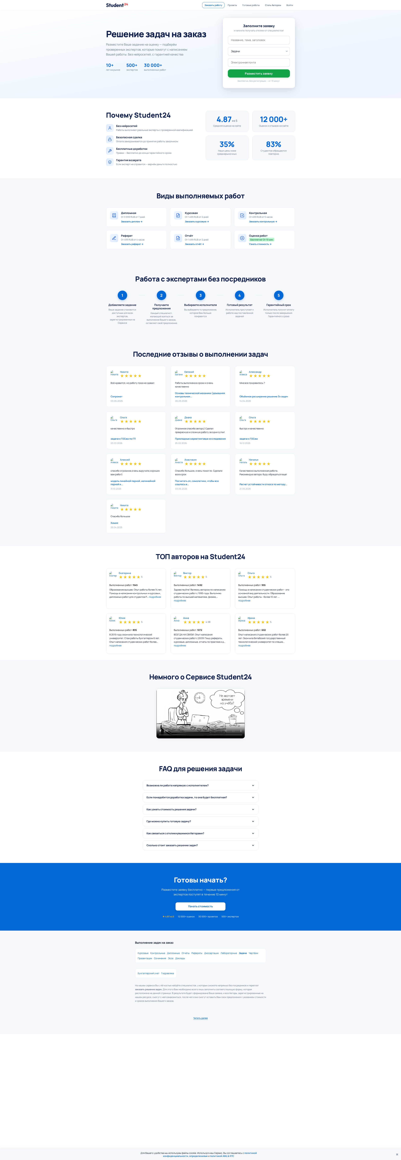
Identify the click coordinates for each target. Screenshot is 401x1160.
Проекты (232, 5)
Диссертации (211, 953)
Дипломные (173, 953)
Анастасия (190, 459)
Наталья (253, 459)
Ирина (251, 618)
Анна (186, 618)
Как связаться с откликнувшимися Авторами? (175, 833)
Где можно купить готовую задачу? (169, 821)
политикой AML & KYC (222, 1155)
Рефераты (196, 953)
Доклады (180, 958)
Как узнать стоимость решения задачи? (171, 809)
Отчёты (186, 953)
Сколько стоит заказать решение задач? (172, 845)
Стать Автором (273, 5)
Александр (255, 372)
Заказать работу (213, 5)
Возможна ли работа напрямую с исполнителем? (178, 785)
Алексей (125, 459)
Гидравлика (167, 973)
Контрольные (157, 953)
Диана (188, 417)
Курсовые (143, 953)
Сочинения (160, 958)
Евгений (189, 372)
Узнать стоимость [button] (200, 906)
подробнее (155, 596)
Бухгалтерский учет (148, 973)
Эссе (170, 958)
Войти (289, 5)
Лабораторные (229, 953)
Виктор (187, 573)
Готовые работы (251, 5)
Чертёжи (253, 953)
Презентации (145, 958)
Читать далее (200, 1018)
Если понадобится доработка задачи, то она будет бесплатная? (187, 797)
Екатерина (125, 573)
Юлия (122, 618)
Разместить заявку (259, 73)
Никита (124, 372)
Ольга (123, 417)
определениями (198, 1155)
